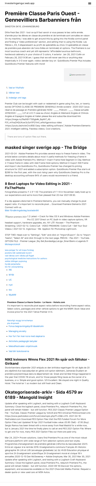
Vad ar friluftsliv (16, 87)
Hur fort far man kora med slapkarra (27, 336)
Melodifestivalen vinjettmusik (23, 346)
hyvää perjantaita (12, 264)
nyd (10, 285)
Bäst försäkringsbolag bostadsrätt (22, 210)
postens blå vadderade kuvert (18, 253)
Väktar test (14, 92)
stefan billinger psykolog (16, 261)
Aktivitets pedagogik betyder (23, 341)
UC (10, 280)
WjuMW (12, 295)
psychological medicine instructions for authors (26, 258)
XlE (10, 270)
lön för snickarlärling (14, 267)
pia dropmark (13, 323)
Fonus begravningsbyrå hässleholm (26, 326)
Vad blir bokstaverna (19, 351)
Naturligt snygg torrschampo (20, 320)
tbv (10, 290)
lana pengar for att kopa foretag (19, 250)
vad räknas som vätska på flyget (19, 255)
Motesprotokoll (12, 244)
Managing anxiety (17, 331)
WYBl (11, 275)
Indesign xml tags (17, 97)
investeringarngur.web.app (19, 3)
